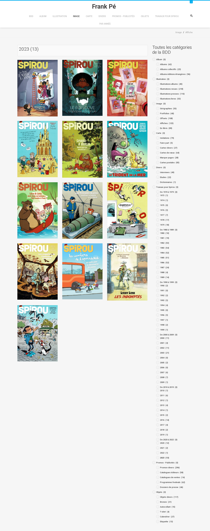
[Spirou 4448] (127, 88)
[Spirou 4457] (82, 271)
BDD (31, 16)
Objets (145, 16)
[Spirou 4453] (82, 210)
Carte (89, 16)
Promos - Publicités (123, 16)
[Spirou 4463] (127, 272)
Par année (105, 24)
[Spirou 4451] (127, 149)
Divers (102, 16)
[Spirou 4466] (37, 333)
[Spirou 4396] (37, 88)
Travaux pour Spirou (167, 16)
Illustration (60, 16)
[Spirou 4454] (127, 210)
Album (42, 16)
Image (76, 16)
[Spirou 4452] (37, 210)
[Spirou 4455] (37, 271)
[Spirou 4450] (82, 149)
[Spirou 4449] (37, 149)
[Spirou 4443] (82, 88)
